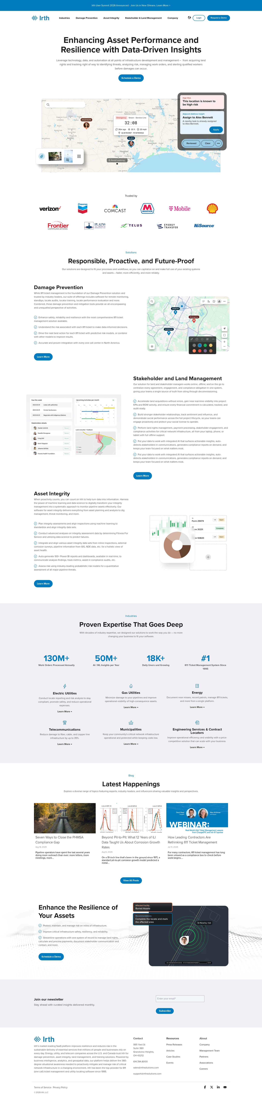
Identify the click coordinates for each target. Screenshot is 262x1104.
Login (199, 18)
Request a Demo (219, 18)
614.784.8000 (140, 1061)
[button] (205, 1087)
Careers (204, 1068)
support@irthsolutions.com (147, 1073)
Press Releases (174, 1044)
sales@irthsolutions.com (146, 1067)
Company (205, 1044)
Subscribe (165, 1011)
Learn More (43, 583)
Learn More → (131, 707)
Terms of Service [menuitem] (42, 1087)
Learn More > (163, 5)
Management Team (210, 1050)
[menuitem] (64, 18)
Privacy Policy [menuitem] (60, 1087)
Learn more (43, 356)
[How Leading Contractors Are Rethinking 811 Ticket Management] (197, 818)
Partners (204, 1056)
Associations (206, 1062)
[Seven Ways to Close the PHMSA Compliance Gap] (65, 818)
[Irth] (40, 18)
